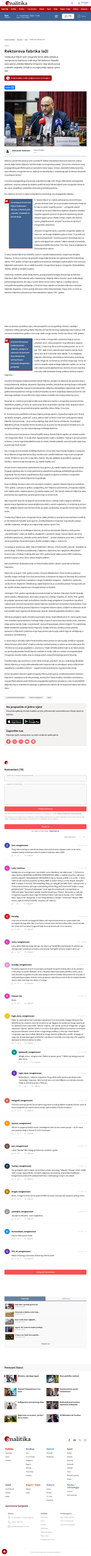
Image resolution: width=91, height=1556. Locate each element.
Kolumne (84, 9)
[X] (21, 741)
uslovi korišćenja (76, 813)
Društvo (22, 9)
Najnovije (4, 9)
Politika (13, 9)
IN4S (49, 697)
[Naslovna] (4, 1551)
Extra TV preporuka (67, 1521)
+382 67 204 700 (17, 1522)
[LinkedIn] (33, 741)
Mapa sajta (44, 1536)
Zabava (7, 1493)
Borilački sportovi (73, 1475)
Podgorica (29, 1460)
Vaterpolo (70, 1464)
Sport (49, 9)
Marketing (49, 1457)
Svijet (28, 1493)
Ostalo (69, 1479)
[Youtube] (27, 741)
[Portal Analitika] (17, 1439)
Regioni (28, 1464)
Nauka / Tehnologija (73, 1486)
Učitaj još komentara (45, 1272)
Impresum (44, 1517)
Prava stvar (30, 1472)
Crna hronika (32, 9)
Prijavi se (45, 826)
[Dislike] (18, 856)
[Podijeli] (56, 16)
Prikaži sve (45, 1344)
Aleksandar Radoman (15, 697)
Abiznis (41, 9)
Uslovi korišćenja (46, 1532)
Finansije (49, 1453)
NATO (7, 1457)
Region (28, 1489)
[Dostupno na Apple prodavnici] (14, 721)
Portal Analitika (9, 40)
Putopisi (28, 1475)
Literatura (49, 1500)
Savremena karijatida (16, 1506)
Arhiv (42, 1521)
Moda (7, 1496)
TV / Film (49, 1496)
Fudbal (69, 1453)
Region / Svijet (65, 9)
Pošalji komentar (45, 808)
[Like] (12, 856)
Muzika (48, 1493)
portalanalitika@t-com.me (20, 1526)
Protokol (8, 1460)
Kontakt (43, 1525)
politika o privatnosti (63, 813)
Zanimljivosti (9, 1489)
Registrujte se (54, 831)
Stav (26, 40)
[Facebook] (8, 741)
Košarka (69, 1457)
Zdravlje (28, 1468)
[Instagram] (14, 741)
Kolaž (55, 9)
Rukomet (70, 1460)
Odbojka (70, 1468)
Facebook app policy (48, 1540)
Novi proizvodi (72, 1495)
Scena (48, 1489)
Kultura (75, 9)
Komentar (8, 1453)
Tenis (69, 1472)
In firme (69, 1491)
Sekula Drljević (36, 697)
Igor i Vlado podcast (67, 1517)
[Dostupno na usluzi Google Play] (32, 721)
